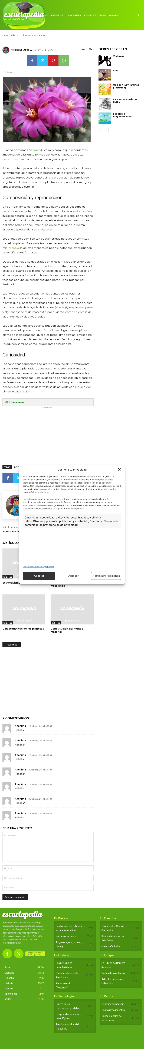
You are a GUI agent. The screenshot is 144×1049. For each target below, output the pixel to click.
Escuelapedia (23, 50)
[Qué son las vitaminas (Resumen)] (105, 89)
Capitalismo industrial (113, 1010)
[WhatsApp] (63, 60)
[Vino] (105, 75)
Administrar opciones (106, 575)
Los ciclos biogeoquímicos (123, 115)
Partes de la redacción (114, 973)
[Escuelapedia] (6, 50)
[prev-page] (101, 130)
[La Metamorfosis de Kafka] (105, 104)
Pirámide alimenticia (113, 1004)
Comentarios (16, 402)
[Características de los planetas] (23, 609)
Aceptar (39, 575)
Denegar (73, 575)
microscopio (10, 248)
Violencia (118, 56)
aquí (18, 942)
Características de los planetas (23, 628)
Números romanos (66, 936)
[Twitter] (42, 60)
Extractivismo (11, 582)
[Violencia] (105, 60)
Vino (116, 70)
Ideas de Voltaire (111, 946)
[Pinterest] (53, 60)
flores (36, 150)
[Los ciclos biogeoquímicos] (105, 118)
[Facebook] (32, 60)
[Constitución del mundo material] (72, 609)
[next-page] (106, 130)
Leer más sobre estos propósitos (38, 566)
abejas (60, 307)
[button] (119, 469)
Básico (9, 577)
